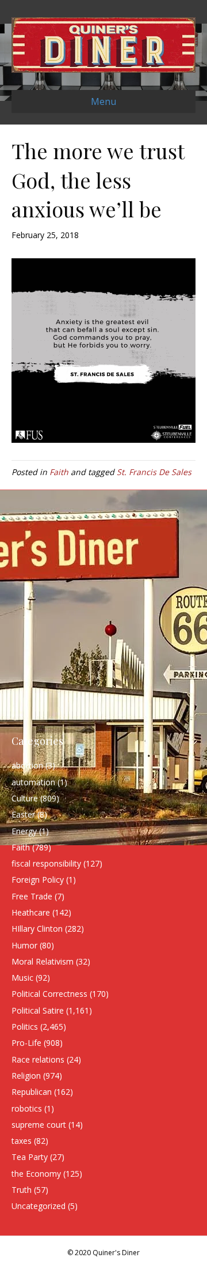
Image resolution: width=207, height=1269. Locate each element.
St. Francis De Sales (154, 471)
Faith (58, 471)
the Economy (36, 1173)
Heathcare (31, 912)
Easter (23, 814)
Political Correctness (49, 993)
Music (22, 977)
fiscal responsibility (46, 863)
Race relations (38, 1059)
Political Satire (38, 1010)
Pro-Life (26, 1042)
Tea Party (30, 1156)
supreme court (39, 1124)
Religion (26, 1075)
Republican (32, 1091)
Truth (22, 1189)
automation (33, 782)
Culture (25, 798)
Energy (24, 831)
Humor (24, 945)
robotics (27, 1108)
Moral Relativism (43, 961)
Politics (25, 1026)
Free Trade (32, 896)
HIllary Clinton (37, 928)
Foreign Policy (38, 879)
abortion (27, 765)
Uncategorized (39, 1205)
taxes (22, 1140)
